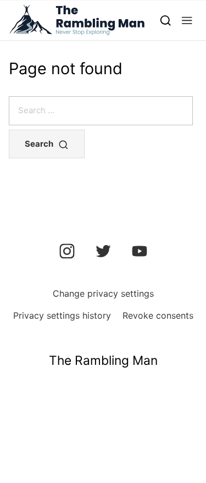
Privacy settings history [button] (62, 315)
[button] (187, 20)
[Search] (165, 20)
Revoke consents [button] (158, 315)
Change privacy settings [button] (103, 293)
